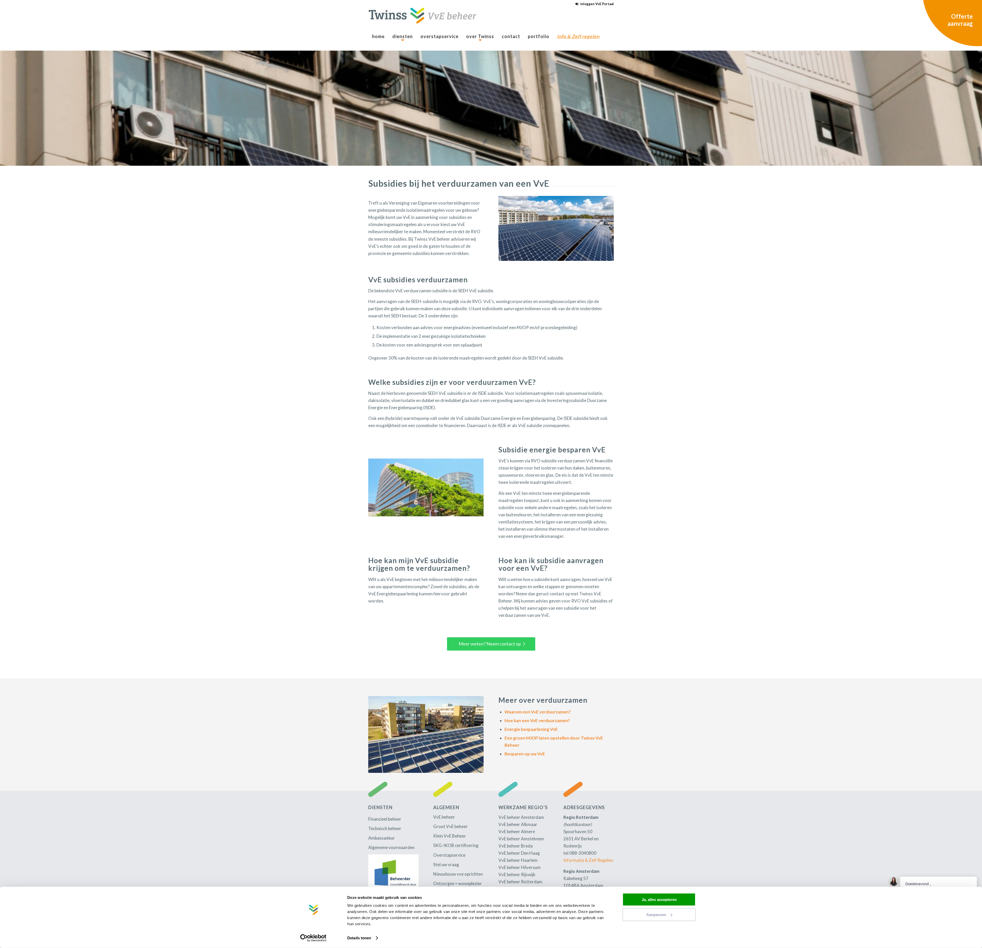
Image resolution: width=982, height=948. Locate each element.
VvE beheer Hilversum (519, 867)
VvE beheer (444, 817)
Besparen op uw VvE (525, 753)
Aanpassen (656, 914)
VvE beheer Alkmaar (517, 824)
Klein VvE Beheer (449, 836)
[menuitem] (593, 4)
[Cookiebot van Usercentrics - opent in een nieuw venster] (313, 938)
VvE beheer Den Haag (519, 853)
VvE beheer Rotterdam (520, 881)
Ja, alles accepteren (659, 899)
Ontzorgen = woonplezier (457, 883)
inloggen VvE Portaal (597, 4)
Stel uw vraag (446, 864)
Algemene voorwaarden (391, 847)
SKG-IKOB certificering (455, 845)
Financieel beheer (384, 819)
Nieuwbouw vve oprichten (458, 874)
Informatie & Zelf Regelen (588, 860)
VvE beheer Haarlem (518, 860)
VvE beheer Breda (515, 846)
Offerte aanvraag (960, 20)
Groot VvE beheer (450, 826)
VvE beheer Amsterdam (521, 817)
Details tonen (359, 938)
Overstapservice (449, 855)
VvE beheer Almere (516, 831)
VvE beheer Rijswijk (516, 874)
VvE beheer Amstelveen (521, 838)
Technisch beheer (384, 828)
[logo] (422, 18)
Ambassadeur (381, 838)
